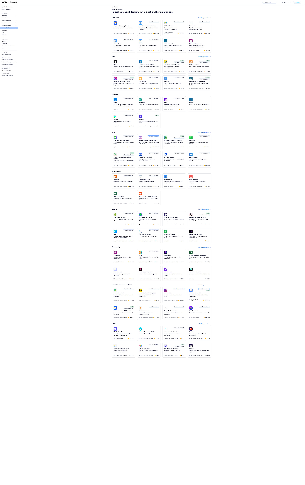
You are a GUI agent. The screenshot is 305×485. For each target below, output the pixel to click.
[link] (9, 7)
